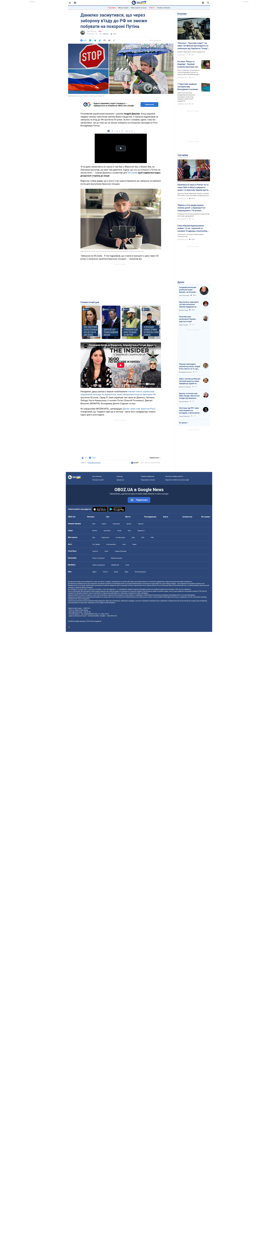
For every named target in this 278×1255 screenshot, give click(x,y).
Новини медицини (98, 565)
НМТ (152, 537)
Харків (104, 524)
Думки (180, 282)
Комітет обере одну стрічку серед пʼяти (191, 52)
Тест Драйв (96, 544)
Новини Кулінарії (120, 551)
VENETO (152, 8)
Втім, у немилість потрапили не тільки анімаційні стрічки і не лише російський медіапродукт (188, 72)
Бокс (129, 530)
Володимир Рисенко (185, 372)
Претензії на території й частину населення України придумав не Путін (189, 304)
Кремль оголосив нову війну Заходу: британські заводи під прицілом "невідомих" (189, 395)
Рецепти (95, 551)
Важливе (182, 13)
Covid (127, 565)
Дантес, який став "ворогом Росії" (139, 408)
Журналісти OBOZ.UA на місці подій (177, 480)
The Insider (132, 172)
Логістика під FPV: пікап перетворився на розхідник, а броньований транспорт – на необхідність (189, 410)
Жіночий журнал (140, 572)
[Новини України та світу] (134, 463)
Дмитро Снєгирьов (185, 387)
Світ (107, 517)
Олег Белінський (184, 295)
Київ (93, 524)
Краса (116, 572)
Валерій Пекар (183, 310)
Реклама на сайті (98, 480)
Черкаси (140, 524)
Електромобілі (111, 544)
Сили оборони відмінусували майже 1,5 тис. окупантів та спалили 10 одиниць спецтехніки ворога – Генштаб (192, 228)
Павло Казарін (183, 325)
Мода (126, 572)
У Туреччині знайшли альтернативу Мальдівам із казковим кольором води (188, 87)
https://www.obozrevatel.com (139, 581)
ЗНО (142, 537)
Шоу (100, 31)
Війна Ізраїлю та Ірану (138, 8)
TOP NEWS (182, 155)
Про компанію (97, 476)
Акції (124, 544)
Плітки (105, 572)
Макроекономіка (116, 558)
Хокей (119, 530)
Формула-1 (141, 530)
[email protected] (93, 616)
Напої (106, 551)
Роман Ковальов (184, 416)
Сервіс (134, 544)
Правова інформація (147, 476)
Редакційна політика (94, 462)
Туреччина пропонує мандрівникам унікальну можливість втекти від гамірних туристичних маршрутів (186, 97)
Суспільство (187, 517)
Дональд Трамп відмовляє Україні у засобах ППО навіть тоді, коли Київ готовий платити (193, 194)
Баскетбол (107, 530)
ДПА (133, 537)
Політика (90, 517)
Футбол (94, 530)
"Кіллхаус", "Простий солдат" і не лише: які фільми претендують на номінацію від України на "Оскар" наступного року (192, 46)
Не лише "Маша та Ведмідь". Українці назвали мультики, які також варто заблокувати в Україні (187, 64)
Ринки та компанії (98, 558)
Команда (120, 476)
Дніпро (129, 524)
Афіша (94, 572)
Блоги (165, 517)
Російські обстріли (163, 8)
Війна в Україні (123, 8)
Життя (128, 517)
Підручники (105, 537)
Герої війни (112, 8)
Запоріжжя (116, 524)
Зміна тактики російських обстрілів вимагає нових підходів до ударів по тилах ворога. (189, 381)
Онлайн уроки (120, 537)
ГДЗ (93, 537)
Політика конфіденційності (174, 476)
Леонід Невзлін (183, 401)
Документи (120, 480)
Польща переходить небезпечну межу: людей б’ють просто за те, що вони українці (189, 366)
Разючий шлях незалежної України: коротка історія (187, 319)
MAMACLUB (115, 565)
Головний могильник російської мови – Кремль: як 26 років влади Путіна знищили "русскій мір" (188, 289)
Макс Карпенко (91, 31)
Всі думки (183, 423)
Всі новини (205, 517)
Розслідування (150, 517)
